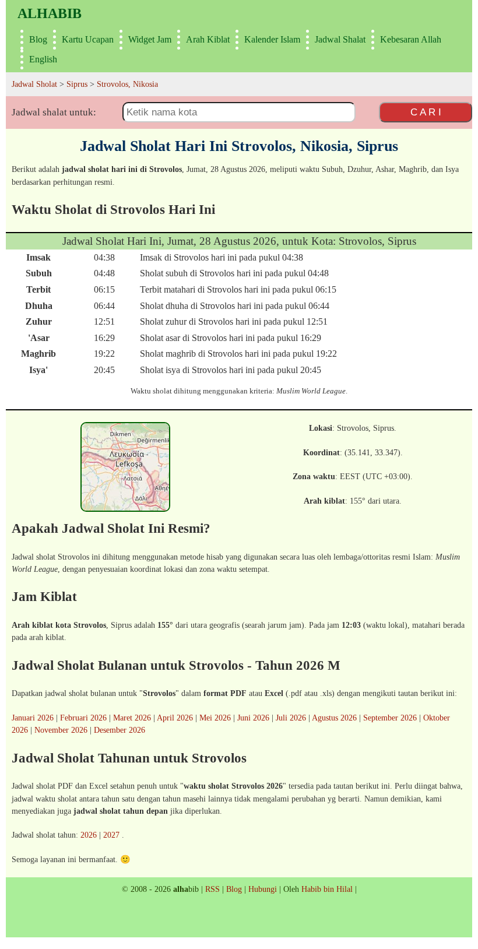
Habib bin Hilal (327, 889)
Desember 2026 (119, 729)
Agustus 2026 (334, 717)
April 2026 (175, 717)
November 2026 (60, 729)
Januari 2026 (33, 717)
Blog (38, 39)
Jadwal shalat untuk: (54, 112)
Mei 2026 (215, 717)
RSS (212, 889)
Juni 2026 (253, 717)
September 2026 (390, 717)
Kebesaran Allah (410, 39)
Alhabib (49, 13)
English (43, 59)
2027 (111, 834)
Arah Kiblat (208, 39)
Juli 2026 (291, 717)
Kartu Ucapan (88, 39)
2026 (88, 834)
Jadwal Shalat (340, 39)
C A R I (425, 112)
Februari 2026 (83, 717)
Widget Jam (149, 39)
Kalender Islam (272, 39)
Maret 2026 (132, 717)
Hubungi (262, 889)
